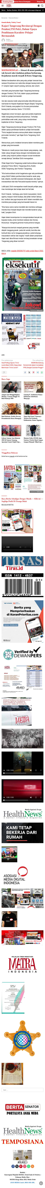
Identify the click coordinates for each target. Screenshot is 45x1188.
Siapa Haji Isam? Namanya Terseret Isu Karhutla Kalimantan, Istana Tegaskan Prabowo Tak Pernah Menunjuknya (33, 418)
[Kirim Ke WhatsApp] (41, 372)
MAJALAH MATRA (8, 505)
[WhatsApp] (28, 1166)
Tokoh (13, 22)
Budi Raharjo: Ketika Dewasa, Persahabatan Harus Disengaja (11, 417)
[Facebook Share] (25, 372)
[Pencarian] (42, 5)
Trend (18, 22)
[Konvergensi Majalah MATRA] (8, 5)
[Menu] (3, 5)
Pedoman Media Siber (22, 1177)
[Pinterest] (20, 1166)
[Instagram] (24, 1166)
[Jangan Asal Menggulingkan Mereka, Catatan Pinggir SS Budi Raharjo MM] (11, 387)
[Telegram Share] (37, 372)
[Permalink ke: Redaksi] (3, 40)
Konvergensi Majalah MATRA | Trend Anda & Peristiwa (22, 1175)
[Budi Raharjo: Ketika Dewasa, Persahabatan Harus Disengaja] (11, 409)
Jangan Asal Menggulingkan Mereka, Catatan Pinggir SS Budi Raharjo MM (11, 396)
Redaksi (8, 39)
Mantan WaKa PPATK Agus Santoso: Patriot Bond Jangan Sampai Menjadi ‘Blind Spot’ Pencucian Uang (33, 440)
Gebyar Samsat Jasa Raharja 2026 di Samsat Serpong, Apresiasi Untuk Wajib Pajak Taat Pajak (11, 440)
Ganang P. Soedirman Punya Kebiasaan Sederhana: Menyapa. (33, 396)
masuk (12, 456)
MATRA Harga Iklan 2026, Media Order (23, 1179)
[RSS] (32, 1166)
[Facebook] (13, 1166)
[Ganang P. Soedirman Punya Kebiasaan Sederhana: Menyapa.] (33, 387)
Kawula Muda (6, 22)
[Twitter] (17, 1166)
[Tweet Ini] (29, 372)
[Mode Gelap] (39, 5)
